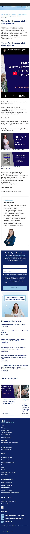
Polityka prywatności (6, 482)
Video (18, 16)
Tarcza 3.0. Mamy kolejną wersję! (8, 402)
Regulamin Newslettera (7, 490)
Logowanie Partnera (6, 504)
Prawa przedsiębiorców (8, 16)
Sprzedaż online (5, 459)
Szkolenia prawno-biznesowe (8, 472)
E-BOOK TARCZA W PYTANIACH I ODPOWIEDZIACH (10, 167)
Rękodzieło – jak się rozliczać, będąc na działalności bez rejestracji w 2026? (13, 348)
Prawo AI (3, 464)
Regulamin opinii (5, 487)
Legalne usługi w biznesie (7, 462)
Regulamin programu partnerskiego (10, 492)
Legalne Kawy (22, 14)
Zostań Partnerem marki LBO (8, 501)
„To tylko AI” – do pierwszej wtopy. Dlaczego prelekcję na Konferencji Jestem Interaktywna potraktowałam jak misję (15, 367)
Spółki (2, 467)
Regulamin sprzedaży (6, 485)
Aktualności (5, 14)
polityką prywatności (13, 279)
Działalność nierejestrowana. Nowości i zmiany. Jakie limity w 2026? (13, 340)
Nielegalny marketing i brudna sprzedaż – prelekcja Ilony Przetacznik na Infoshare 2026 (14, 357)
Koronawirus (13, 14)
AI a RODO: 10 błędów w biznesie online (13, 324)
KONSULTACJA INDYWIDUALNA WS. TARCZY (13, 149)
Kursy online (4, 474)
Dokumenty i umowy (6, 457)
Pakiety (3, 469)
